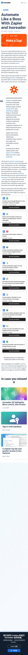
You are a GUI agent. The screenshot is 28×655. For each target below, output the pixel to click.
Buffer (20, 173)
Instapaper (4, 177)
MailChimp (9, 111)
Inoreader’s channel (14, 161)
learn (17, 63)
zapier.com (9, 153)
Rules (16, 66)
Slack (12, 109)
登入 (22, 2)
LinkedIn (9, 157)
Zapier (14, 77)
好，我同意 (14, 650)
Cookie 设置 (14, 646)
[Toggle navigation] (25, 3)
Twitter (14, 155)
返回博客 (6, 10)
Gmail (8, 109)
